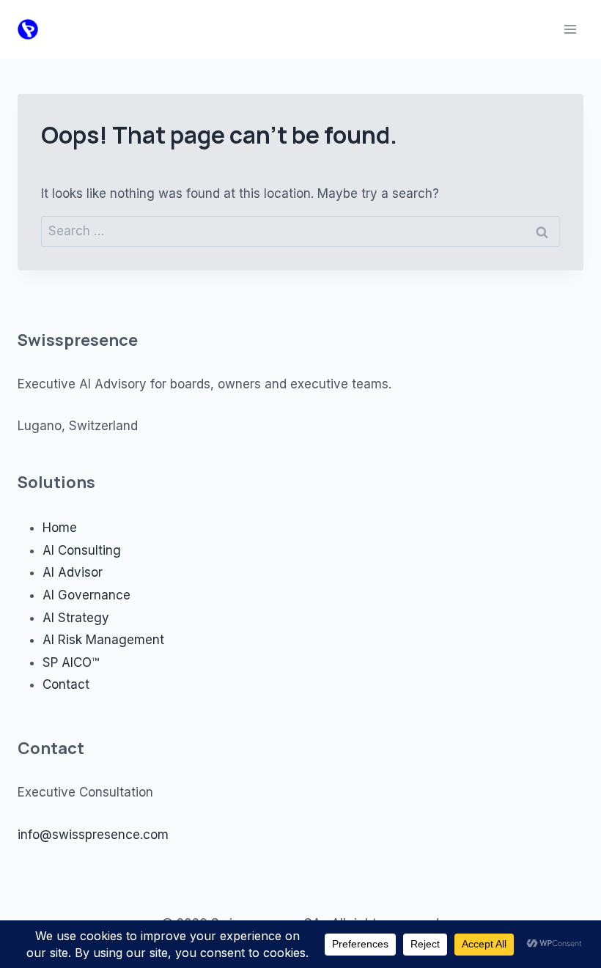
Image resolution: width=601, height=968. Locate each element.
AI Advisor (73, 572)
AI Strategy (76, 617)
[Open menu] (569, 29)
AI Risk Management (103, 639)
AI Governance (86, 595)
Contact (66, 684)
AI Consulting (82, 550)
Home (60, 527)
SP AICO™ (71, 662)
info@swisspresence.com (93, 834)
